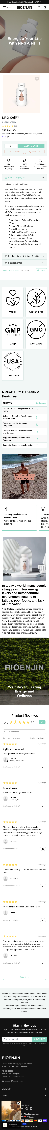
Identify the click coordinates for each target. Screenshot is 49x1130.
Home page (14, 270)
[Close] (18, 1103)
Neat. (31, 1117)
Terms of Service (33, 1043)
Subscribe (39, 1039)
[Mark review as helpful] (43, 767)
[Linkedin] (31, 1108)
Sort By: (32, 738)
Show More (31, 835)
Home (4, 270)
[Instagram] (26, 1108)
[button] (7, 7)
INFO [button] (4, 1095)
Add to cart (31, 146)
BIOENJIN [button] (6, 1089)
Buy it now (14, 152)
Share (43, 270)
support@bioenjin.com (14, 1081)
